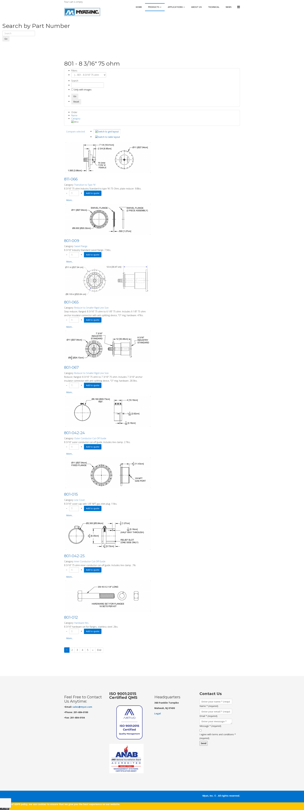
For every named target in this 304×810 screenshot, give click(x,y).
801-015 (71, 494)
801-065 (71, 302)
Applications (175, 7)
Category (75, 118)
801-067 (71, 367)
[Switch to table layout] (107, 137)
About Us (196, 7)
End (99, 649)
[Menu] (238, 7)
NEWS (229, 7)
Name (74, 115)
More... (69, 200)
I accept (4, 808)
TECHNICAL (213, 7)
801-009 (71, 240)
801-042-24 (74, 433)
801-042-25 (74, 556)
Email (208, 716)
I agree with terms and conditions (218, 736)
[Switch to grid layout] (107, 131)
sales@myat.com (82, 706)
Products (153, 7)
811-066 (71, 179)
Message (210, 725)
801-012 (71, 617)
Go (5, 38)
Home (139, 7)
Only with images (82, 89)
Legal (157, 713)
